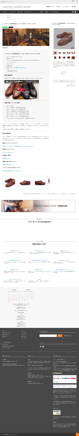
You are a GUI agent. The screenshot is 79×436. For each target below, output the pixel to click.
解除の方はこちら (67, 335)
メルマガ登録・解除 (54, 11)
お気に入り (65, 73)
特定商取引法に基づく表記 (70, 85)
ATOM (6, 344)
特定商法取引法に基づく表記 (8, 346)
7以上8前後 (8, 17)
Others (39, 279)
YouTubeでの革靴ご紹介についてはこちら (11, 170)
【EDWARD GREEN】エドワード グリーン (39, 260)
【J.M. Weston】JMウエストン (15, 260)
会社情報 (41, 11)
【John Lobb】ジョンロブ (39, 250)
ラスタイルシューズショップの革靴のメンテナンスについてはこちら (17, 146)
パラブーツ (8, 15)
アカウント (75, 1)
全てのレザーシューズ (10, 19)
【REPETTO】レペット (39, 269)
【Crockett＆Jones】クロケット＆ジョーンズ (64, 269)
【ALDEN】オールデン (14, 250)
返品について (73, 84)
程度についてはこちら (20, 67)
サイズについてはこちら (7, 152)
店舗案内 (46, 11)
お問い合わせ (20, 11)
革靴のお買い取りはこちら (8, 164)
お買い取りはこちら (29, 11)
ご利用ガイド (5, 11)
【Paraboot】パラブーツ (15, 269)
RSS (3, 344)
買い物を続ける (72, 193)
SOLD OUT (65, 81)
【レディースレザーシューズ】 (15, 279)
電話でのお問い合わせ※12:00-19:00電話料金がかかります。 (34, 193)
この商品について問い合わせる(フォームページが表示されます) (57, 193)
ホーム (3, 15)
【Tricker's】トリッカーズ (64, 260)
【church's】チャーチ (64, 250)
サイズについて (13, 11)
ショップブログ (66, 6)
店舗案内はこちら (6, 158)
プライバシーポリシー (6, 347)
